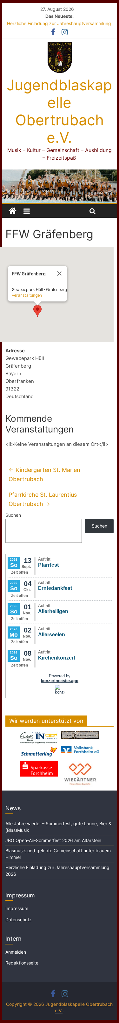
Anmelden (15, 952)
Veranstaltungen (27, 295)
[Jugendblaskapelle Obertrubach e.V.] (59, 173)
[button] (37, 310)
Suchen (13, 515)
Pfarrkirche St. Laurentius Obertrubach (43, 499)
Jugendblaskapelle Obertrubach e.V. (59, 111)
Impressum (16, 908)
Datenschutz (18, 919)
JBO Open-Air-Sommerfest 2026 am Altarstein (53, 840)
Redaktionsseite (21, 962)
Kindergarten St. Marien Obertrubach (44, 474)
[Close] (59, 273)
